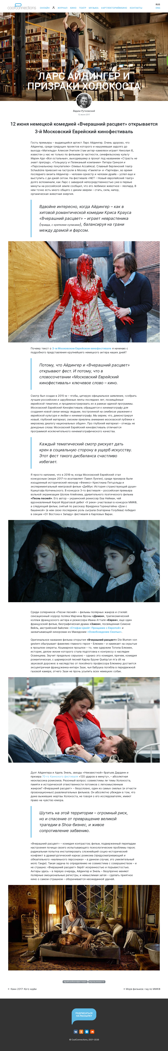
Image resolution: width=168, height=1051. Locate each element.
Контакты (136, 8)
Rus (158, 4)
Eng (158, 8)
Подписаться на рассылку (84, 1014)
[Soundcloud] (92, 1031)
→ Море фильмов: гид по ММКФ (141, 989)
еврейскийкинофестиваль (75, 982)
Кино (73, 8)
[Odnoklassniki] (81, 1031)
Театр (82, 8)
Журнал (62, 8)
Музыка (93, 8)
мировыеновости (97, 982)
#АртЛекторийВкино (114, 8)
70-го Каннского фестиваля (60, 776)
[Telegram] (86, 1031)
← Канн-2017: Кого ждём (22, 989)
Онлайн (45, 8)
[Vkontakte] (75, 1031)
